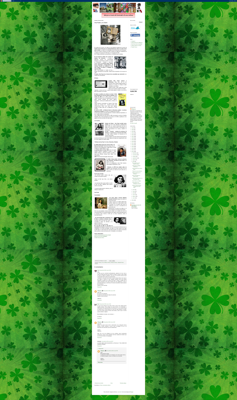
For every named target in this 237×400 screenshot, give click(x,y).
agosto (134, 159)
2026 (133, 127)
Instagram (133, 41)
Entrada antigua (123, 383)
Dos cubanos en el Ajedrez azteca (136, 163)
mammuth (119, 391)
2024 (133, 131)
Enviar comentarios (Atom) (105, 385)
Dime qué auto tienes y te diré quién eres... (137, 179)
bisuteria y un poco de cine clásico (136, 205)
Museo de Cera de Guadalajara (100, 236)
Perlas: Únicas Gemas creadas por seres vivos (136, 186)
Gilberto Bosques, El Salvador (136, 173)
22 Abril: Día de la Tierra (99, 237)
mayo (134, 191)
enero (134, 197)
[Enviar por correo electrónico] (109, 260)
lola (98, 270)
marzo (134, 194)
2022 (133, 134)
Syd (98, 304)
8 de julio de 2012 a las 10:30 (105, 270)
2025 (133, 129)
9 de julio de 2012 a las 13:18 (105, 304)
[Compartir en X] (112, 260)
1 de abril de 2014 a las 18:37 (107, 341)
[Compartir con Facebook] (113, 260)
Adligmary (99, 290)
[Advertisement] (135, 68)
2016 (133, 144)
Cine (103, 262)
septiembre (135, 158)
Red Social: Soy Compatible (136, 44)
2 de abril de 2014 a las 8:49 (112, 350)
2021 (133, 136)
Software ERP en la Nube (136, 45)
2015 (133, 146)
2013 (133, 149)
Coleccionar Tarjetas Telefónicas (136, 166)
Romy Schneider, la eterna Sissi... (136, 176)
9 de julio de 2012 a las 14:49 (109, 322)
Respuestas (101, 348)
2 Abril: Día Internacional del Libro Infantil (102, 235)
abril (134, 192)
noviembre (135, 154)
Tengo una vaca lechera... (137, 171)
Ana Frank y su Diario (136, 180)
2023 (133, 132)
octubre (134, 156)
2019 (133, 139)
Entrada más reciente (99, 383)
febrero (134, 196)
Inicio (112, 383)
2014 (133, 148)
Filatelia (105, 262)
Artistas (100, 262)
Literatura (112, 262)
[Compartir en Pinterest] (114, 260)
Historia (108, 262)
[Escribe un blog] (110, 260)
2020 (133, 138)
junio (134, 189)
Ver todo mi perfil (133, 123)
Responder (99, 286)
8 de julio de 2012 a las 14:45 (109, 290)
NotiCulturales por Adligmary (136, 42)
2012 (133, 151)
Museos (115, 262)
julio (133, 161)
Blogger (131, 391)
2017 (133, 143)
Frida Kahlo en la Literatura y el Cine (136, 183)
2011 (133, 200)
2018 (133, 141)
